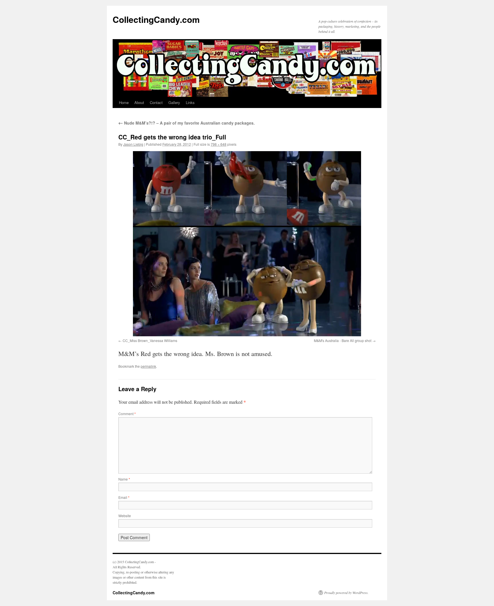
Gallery (174, 102)
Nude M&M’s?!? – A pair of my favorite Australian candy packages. (186, 123)
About (139, 102)
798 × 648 (218, 144)
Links (190, 102)
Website (124, 515)
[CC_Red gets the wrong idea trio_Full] (247, 243)
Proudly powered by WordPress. (346, 592)
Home (124, 102)
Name (124, 479)
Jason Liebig (133, 144)
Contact (156, 102)
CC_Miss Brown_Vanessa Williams (150, 340)
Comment (127, 413)
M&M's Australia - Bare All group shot (342, 340)
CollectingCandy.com (156, 19)
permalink (148, 366)
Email (124, 497)
